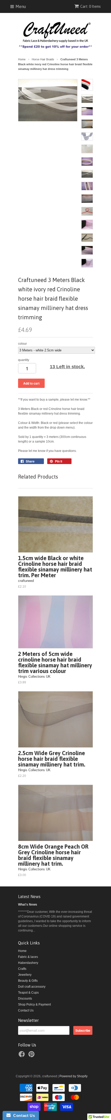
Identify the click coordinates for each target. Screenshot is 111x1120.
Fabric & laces (28, 957)
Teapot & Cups (28, 992)
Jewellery (24, 975)
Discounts (25, 998)
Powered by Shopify (73, 1076)
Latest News (29, 896)
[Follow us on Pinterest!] (32, 1055)
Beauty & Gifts (28, 980)
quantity (23, 360)
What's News (27, 904)
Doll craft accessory (31, 986)
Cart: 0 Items (90, 6)
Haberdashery (28, 963)
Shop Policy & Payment (34, 1004)
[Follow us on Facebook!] (22, 1055)
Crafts (22, 969)
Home (22, 951)
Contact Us (26, 1010)
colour (22, 343)
